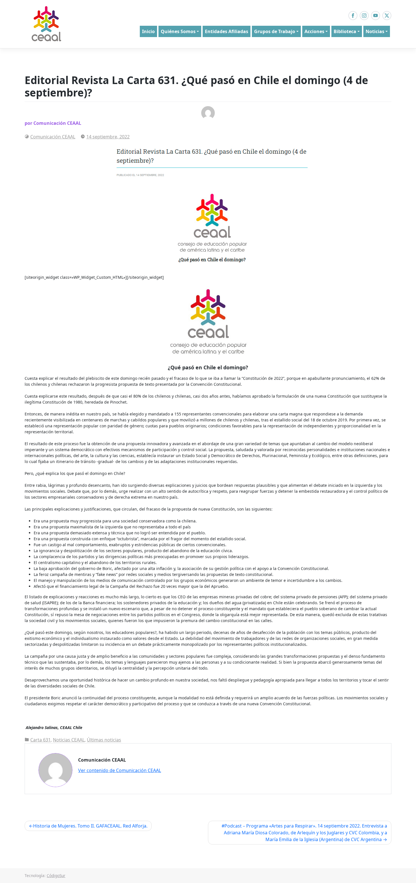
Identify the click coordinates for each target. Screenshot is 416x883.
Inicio (148, 31)
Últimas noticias (104, 740)
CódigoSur (56, 875)
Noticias (375, 31)
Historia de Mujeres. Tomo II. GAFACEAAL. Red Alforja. (90, 826)
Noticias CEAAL (69, 740)
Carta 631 (40, 740)
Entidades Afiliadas (226, 31)
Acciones (314, 31)
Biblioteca (345, 31)
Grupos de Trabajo (274, 31)
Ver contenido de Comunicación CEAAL (119, 770)
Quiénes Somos (178, 31)
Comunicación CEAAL (52, 137)
